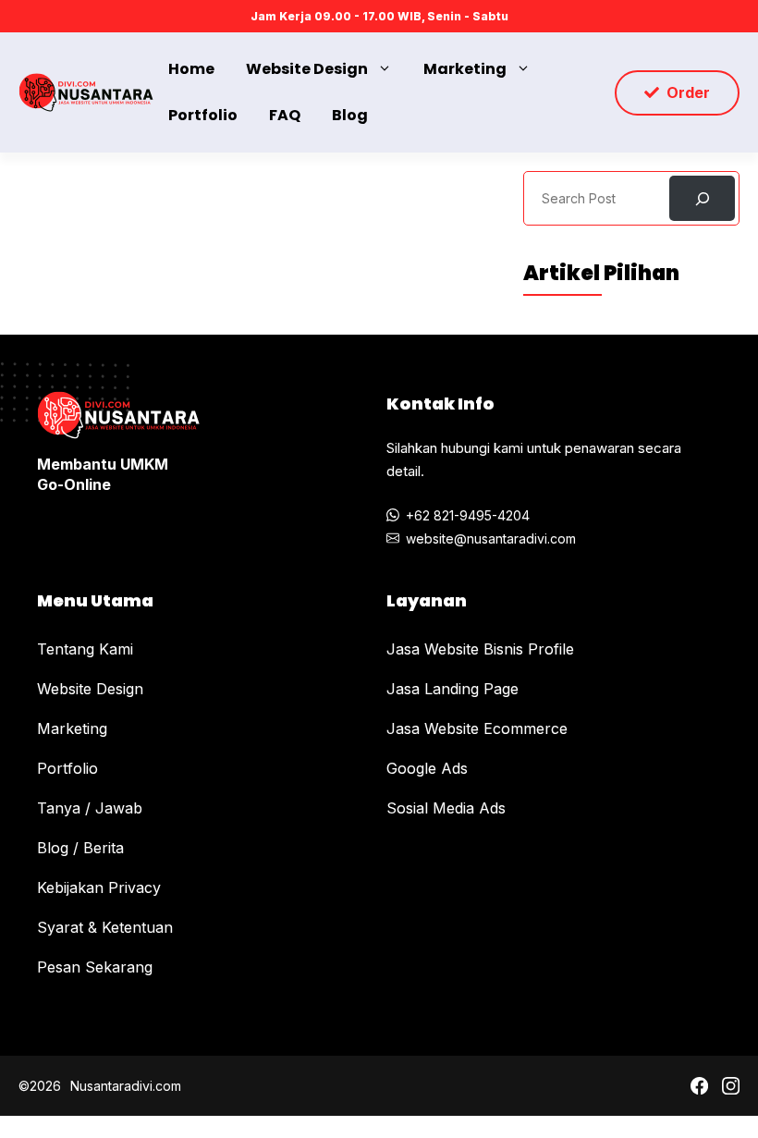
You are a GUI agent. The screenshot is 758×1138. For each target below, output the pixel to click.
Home (191, 69)
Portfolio (203, 115)
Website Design (307, 69)
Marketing (465, 69)
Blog (350, 115)
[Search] (702, 198)
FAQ (284, 115)
